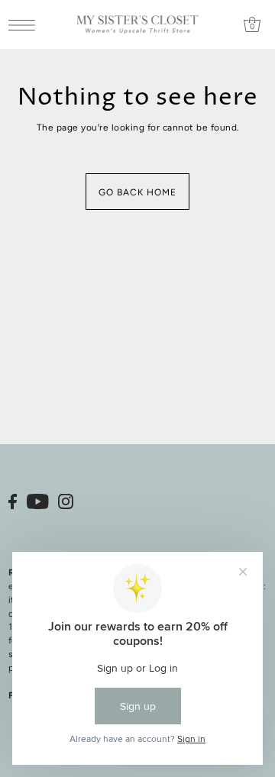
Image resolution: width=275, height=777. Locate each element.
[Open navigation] (25, 25)
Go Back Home (137, 192)
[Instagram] (65, 501)
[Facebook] (12, 501)
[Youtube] (38, 501)
